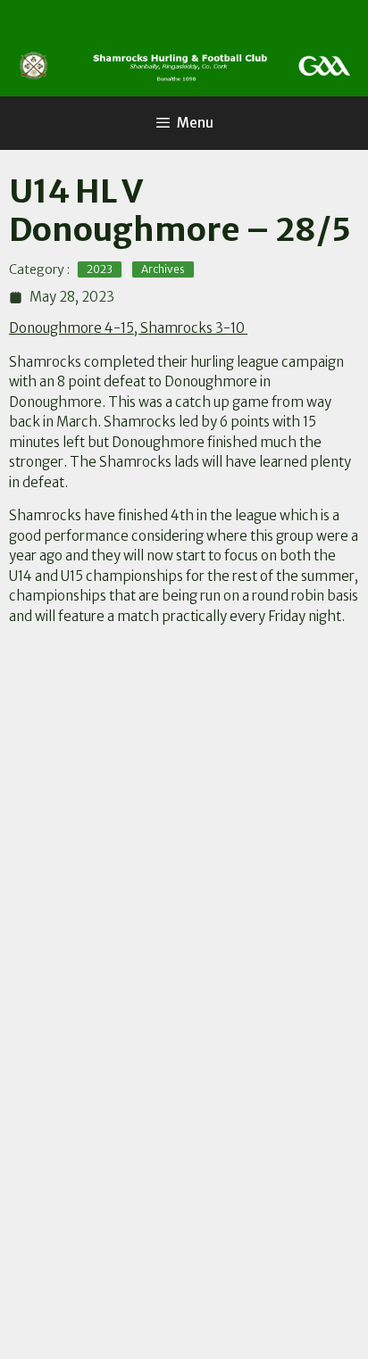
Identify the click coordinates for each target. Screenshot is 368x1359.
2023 (100, 269)
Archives (163, 269)
